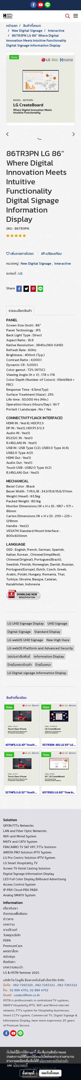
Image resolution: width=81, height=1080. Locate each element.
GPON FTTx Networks (18, 825)
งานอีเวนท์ (10, 930)
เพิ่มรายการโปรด (22, 253)
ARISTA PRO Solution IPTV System (27, 852)
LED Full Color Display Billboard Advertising (34, 879)
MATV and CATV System (20, 841)
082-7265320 (23, 985)
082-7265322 (67, 985)
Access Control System (19, 884)
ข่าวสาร (8, 919)
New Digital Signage (36, 263)
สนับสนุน (9, 956)
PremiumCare (12, 946)
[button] (66, 16)
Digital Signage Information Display (28, 874)
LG (20, 273)
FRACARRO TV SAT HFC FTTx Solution (29, 847)
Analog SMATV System (19, 895)
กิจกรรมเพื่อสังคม (15, 913)
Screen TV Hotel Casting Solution (26, 868)
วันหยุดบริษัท (12, 935)
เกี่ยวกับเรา (10, 908)
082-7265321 (45, 985)
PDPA (7, 940)
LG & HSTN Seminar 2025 (21, 972)
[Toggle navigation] (75, 16)
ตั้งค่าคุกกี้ (28, 1073)
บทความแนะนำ (13, 967)
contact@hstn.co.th (27, 995)
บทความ (9, 924)
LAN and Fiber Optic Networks (25, 831)
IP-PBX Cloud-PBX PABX (20, 890)
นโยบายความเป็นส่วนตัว (53, 1061)
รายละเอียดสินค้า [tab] (20, 310)
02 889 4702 (39, 990)
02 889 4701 (19, 990)
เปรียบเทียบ (53, 253)
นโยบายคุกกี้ (20, 1065)
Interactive (62, 263)
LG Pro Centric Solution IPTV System (29, 857)
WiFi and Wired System (19, 836)
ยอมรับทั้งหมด (50, 1073)
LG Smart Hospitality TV (20, 863)
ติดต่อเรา (9, 962)
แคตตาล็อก (10, 951)
